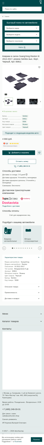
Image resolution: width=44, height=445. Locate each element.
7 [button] (25, 248)
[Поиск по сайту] (22, 9)
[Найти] (38, 9)
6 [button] (23, 248)
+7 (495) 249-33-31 (23, 166)
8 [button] (27, 248)
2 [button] (14, 248)
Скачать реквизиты (9, 419)
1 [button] (12, 248)
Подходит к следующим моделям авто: (22, 133)
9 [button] (29, 248)
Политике (18, 441)
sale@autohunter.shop (10, 416)
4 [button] (18, 248)
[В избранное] (39, 152)
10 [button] (31, 248)
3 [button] (16, 248)
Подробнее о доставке (11, 206)
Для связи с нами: (9, 414)
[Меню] (3, 3)
